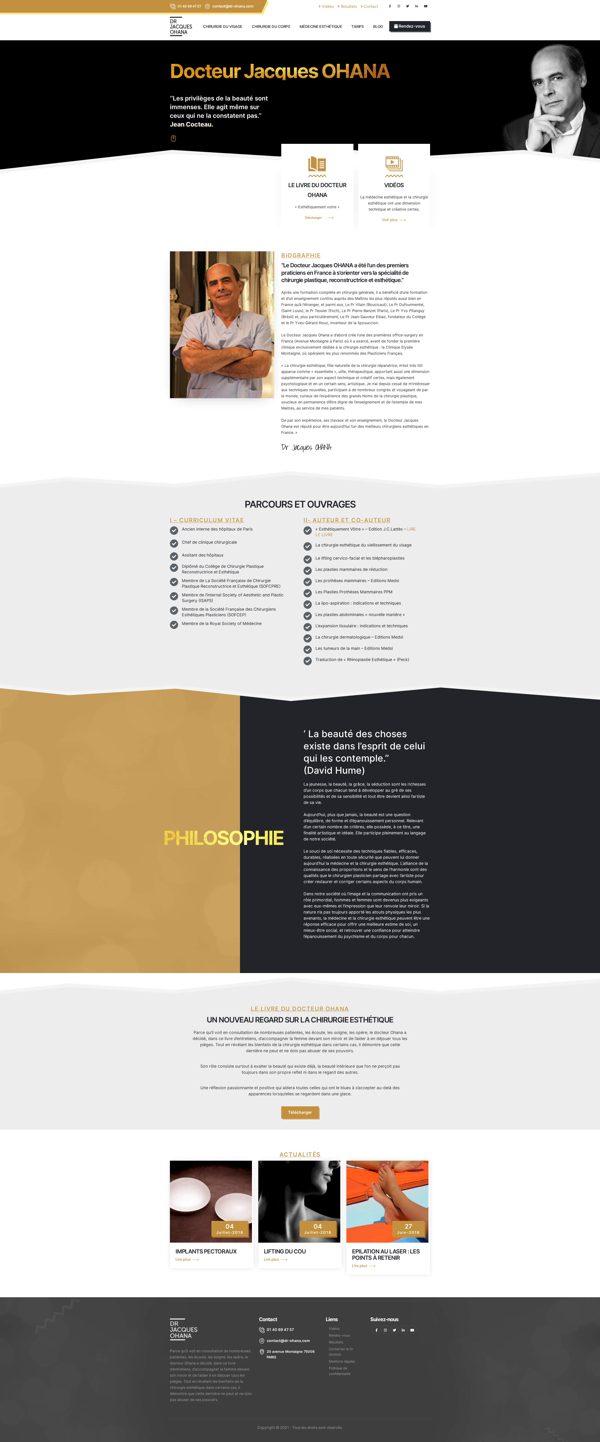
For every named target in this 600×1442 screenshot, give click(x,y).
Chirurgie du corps (271, 26)
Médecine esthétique (321, 26)
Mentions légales (342, 1361)
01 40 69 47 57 (189, 6)
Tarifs (357, 26)
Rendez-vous (339, 1335)
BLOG (378, 26)
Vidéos (327, 6)
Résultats (336, 1342)
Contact (370, 6)
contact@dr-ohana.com (232, 6)
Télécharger (313, 217)
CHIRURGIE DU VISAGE (222, 26)
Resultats (348, 6)
